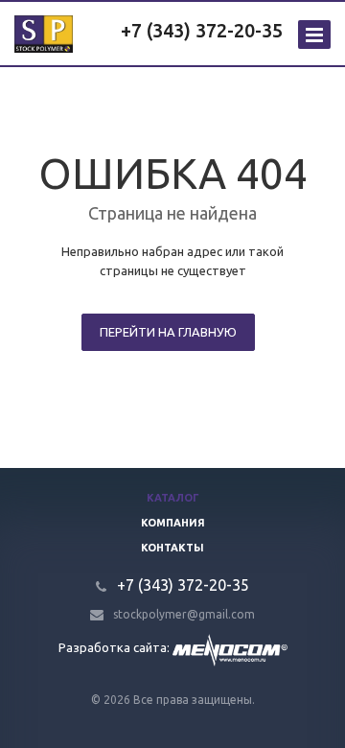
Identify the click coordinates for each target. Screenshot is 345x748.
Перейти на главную (168, 332)
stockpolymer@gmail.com (184, 614)
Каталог (173, 497)
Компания (173, 522)
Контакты (172, 547)
